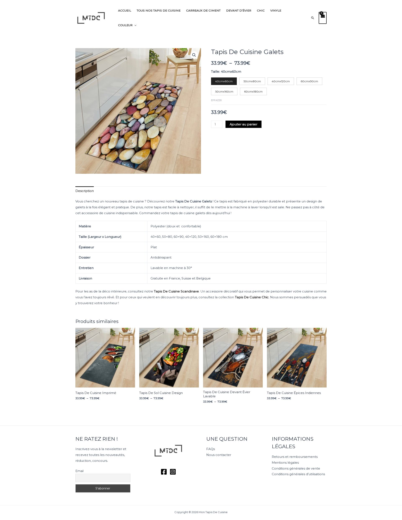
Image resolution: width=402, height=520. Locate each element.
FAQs (210, 449)
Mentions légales (285, 463)
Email (79, 471)
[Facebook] (164, 472)
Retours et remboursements (295, 457)
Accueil (124, 10)
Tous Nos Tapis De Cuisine (158, 10)
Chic (261, 10)
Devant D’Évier (238, 10)
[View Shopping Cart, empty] (323, 18)
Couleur (125, 25)
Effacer (216, 100)
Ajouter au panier (243, 124)
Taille (215, 71)
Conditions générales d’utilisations (298, 474)
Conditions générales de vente (296, 468)
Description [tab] (84, 191)
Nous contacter (218, 455)
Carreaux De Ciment (203, 10)
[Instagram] (173, 472)
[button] (312, 18)
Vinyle (275, 10)
